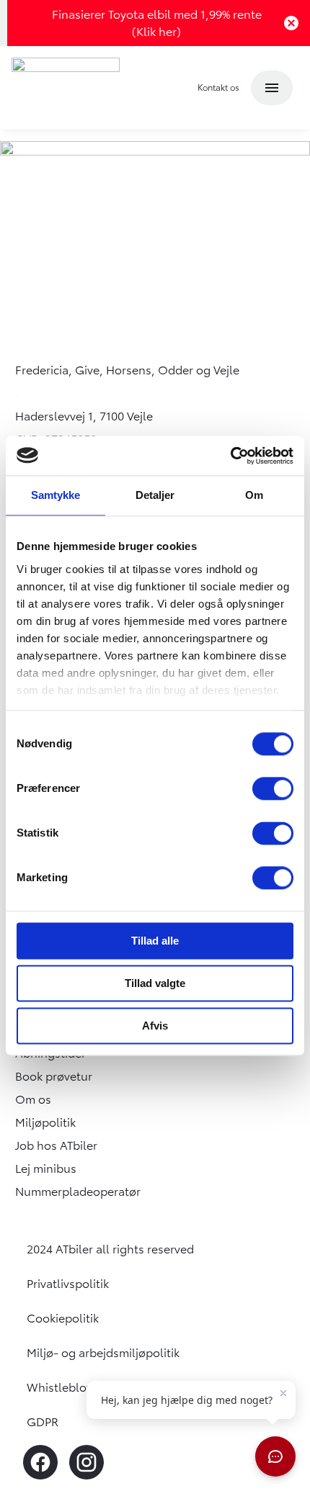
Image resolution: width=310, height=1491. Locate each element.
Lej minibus (45, 1168)
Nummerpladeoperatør (78, 1191)
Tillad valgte (155, 983)
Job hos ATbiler (56, 1145)
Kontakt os (218, 87)
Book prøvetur (53, 1076)
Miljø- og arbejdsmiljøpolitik (103, 1353)
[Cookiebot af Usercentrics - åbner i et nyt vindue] (230, 455)
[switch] (272, 788)
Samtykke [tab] (56, 495)
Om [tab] (254, 495)
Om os (33, 1099)
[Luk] (284, 23)
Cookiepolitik (63, 1318)
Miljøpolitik (45, 1122)
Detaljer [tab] (155, 495)
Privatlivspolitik (68, 1283)
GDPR (42, 1422)
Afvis (155, 1025)
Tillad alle (155, 940)
